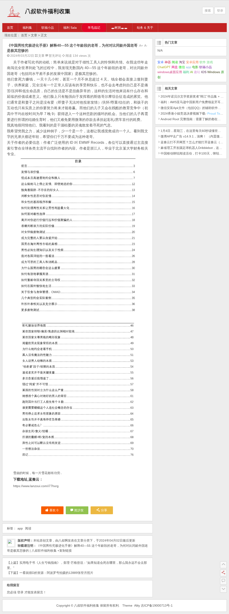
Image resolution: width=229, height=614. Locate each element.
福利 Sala (70, 27)
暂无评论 (55, 55)
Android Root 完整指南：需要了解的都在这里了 (194, 119)
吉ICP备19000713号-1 (157, 605)
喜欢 (53, 510)
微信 (182, 67)
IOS (203, 72)
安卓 (160, 62)
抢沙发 (79, 510)
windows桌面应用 (169, 72)
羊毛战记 (94, 27)
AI (191, 72)
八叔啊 (63, 540)
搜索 (208, 10)
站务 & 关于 (145, 27)
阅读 (28, 528)
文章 (34, 35)
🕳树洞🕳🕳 (119, 27)
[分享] (223, 573)
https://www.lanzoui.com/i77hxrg (36, 486)
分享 (104, 510)
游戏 (210, 62)
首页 (10, 27)
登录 (220, 10)
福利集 (27, 27)
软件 (202, 62)
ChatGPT (164, 67)
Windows (213, 72)
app (20, 528)
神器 (168, 62)
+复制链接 (64, 550)
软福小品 (47, 27)
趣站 (197, 72)
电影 (195, 67)
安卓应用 (192, 62)
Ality (137, 605)
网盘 (175, 67)
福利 (186, 72)
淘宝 (182, 62)
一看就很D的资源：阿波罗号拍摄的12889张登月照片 (56, 573)
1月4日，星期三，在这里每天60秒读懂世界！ (192, 131)
